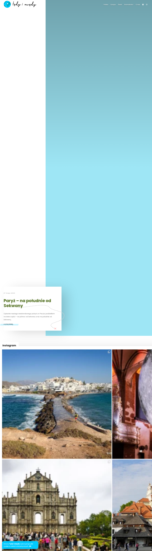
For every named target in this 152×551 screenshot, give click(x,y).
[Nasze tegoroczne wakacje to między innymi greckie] (57, 404)
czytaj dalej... (9, 324)
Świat (120, 5)
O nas (138, 5)
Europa (113, 5)
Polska (106, 5)
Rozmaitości (128, 5)
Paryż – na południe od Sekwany (27, 303)
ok (30, 546)
